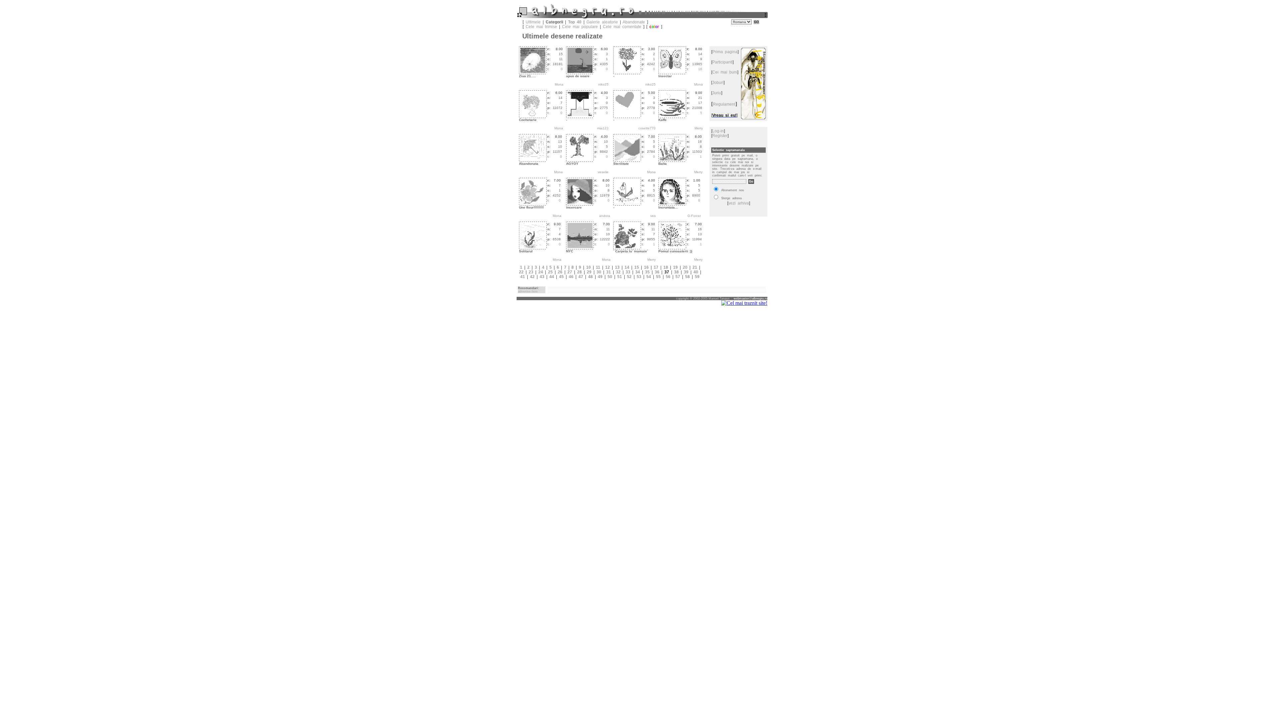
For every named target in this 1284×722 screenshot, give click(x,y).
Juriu (716, 93)
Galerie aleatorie (602, 22)
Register (720, 135)
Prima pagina (725, 51)
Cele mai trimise (541, 26)
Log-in (718, 131)
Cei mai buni (724, 72)
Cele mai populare (580, 26)
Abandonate (634, 22)
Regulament (724, 104)
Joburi (718, 82)
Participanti (722, 62)
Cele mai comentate (622, 26)
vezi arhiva (738, 203)
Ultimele (533, 22)
